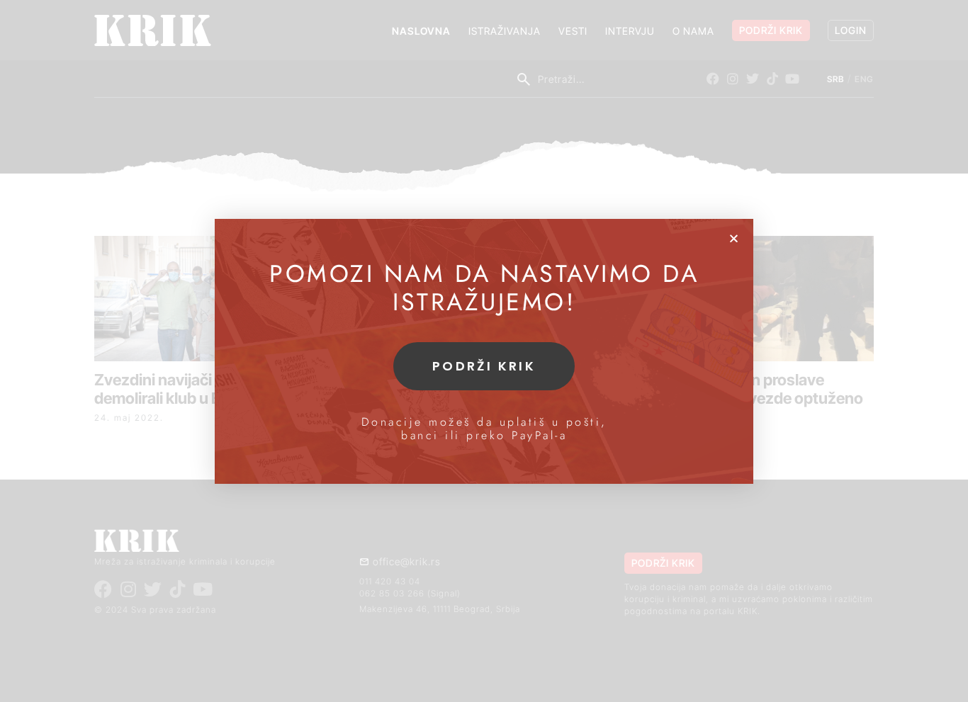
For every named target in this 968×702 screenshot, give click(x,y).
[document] (484, 351)
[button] (733, 238)
